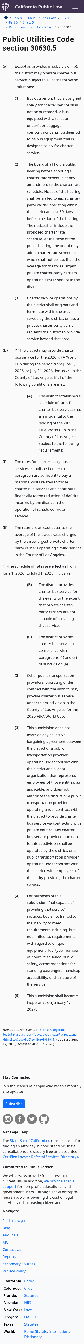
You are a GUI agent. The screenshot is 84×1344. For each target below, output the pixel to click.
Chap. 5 (28, 22)
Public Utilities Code (41, 18)
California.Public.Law (38, 7)
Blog (6, 1227)
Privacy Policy (14, 1271)
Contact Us (12, 1249)
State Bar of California (28, 1140)
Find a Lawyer (14, 1220)
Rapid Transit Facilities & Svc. (31, 27)
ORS (37, 1317)
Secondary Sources (19, 1263)
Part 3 (13, 22)
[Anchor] (36, 86)
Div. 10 (66, 18)
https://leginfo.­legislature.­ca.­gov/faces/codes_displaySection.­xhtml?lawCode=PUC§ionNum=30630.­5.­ (40, 1034)
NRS (27, 1302)
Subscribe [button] (14, 1103)
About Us (10, 1235)
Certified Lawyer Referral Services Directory (39, 1156)
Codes (17, 18)
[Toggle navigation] (75, 6)
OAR (28, 1317)
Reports (9, 1256)
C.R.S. (28, 1288)
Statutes (31, 1295)
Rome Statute (35, 1331)
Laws (28, 1309)
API (5, 1242)
